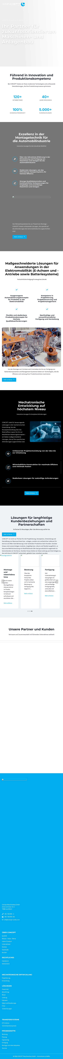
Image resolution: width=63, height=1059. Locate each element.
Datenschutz (6, 964)
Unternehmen (6, 944)
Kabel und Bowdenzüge (9, 1003)
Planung (4, 1037)
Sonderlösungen (7, 1009)
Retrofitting (5, 992)
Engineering (5, 1040)
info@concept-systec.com (12, 920)
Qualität (4, 936)
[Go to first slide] (57, 581)
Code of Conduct (7, 941)
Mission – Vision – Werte (9, 939)
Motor (4, 995)
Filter (3, 1006)
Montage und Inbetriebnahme (9, 573)
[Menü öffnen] (59, 4)
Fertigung (49, 570)
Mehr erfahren (8, 603)
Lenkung (4, 997)
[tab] (27, 611)
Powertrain (5, 989)
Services (4, 1048)
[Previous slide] (2, 581)
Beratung (28, 570)
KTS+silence (5, 1023)
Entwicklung (5, 981)
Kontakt (4, 952)
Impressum (5, 961)
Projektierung (6, 978)
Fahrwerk (4, 1000)
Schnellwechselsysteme (9, 1026)
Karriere (4, 947)
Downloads (5, 950)
